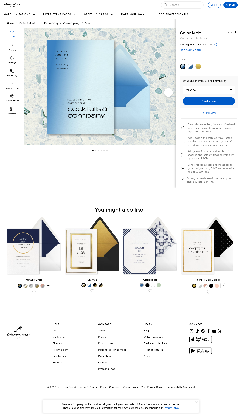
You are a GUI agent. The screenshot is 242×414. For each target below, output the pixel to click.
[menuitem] (20, 14)
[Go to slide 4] (98, 150)
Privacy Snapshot (110, 387)
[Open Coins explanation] (215, 44)
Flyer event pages (57, 14)
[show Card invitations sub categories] (34, 14)
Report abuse (60, 362)
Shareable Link (12, 88)
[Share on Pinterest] (203, 331)
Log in (214, 4)
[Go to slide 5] (101, 150)
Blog (146, 330)
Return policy (60, 349)
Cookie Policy (130, 387)
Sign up (230, 5)
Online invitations (29, 23)
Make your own (133, 14)
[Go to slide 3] (95, 150)
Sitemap (57, 343)
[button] (226, 81)
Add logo (12, 62)
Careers (102, 362)
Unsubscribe (60, 356)
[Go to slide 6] (104, 150)
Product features (153, 349)
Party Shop (104, 356)
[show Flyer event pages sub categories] (75, 14)
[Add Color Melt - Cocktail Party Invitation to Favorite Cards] (230, 33)
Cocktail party (71, 23)
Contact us (59, 337)
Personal (190, 90)
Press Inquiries (106, 368)
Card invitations (17, 14)
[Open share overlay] (235, 32)
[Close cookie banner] (196, 402)
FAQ (55, 330)
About (101, 330)
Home (10, 23)
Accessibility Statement (181, 387)
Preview (12, 50)
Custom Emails (12, 100)
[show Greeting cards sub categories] (112, 14)
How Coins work (190, 50)
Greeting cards (96, 14)
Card (12, 36)
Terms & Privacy (88, 387)
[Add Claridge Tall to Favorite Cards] (150, 291)
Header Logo (12, 75)
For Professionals (174, 14)
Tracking (12, 113)
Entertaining (51, 23)
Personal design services (112, 349)
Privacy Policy (171, 407)
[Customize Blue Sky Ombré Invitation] (100, 87)
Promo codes (105, 343)
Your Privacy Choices (153, 387)
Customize (209, 101)
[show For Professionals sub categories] (192, 14)
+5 (48, 285)
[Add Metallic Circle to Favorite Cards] (34, 292)
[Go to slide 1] (93, 150)
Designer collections (155, 343)
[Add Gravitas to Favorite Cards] (92, 291)
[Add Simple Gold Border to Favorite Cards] (208, 292)
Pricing (102, 337)
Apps (147, 356)
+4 (222, 285)
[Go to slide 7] (107, 150)
